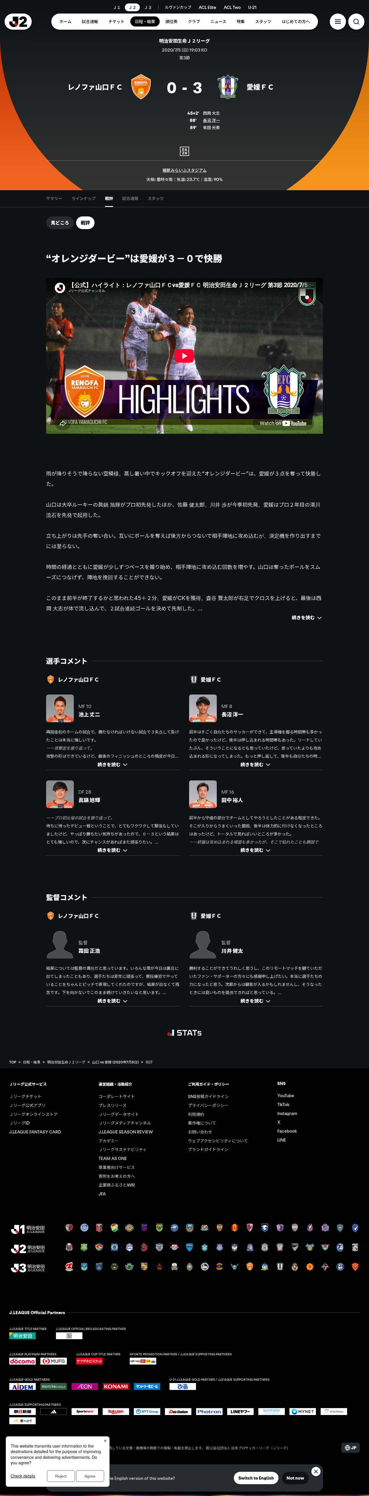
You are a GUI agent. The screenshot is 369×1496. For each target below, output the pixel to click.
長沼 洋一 (211, 120)
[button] (338, 22)
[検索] (356, 22)
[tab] (54, 198)
